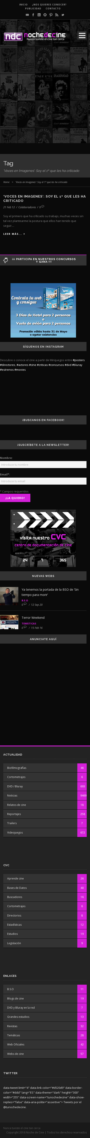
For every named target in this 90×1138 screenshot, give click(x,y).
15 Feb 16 (37, 628)
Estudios (12, 934)
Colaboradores (27, 207)
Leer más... (12, 233)
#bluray (77, 365)
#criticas (42, 365)
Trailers (12, 823)
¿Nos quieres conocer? (49, 4)
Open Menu (82, 35)
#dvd (68, 365)
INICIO (23, 4)
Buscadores (14, 897)
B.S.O (25, 600)
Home (6, 182)
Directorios (14, 915)
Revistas (12, 1026)
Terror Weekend (33, 618)
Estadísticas (14, 925)
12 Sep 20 (37, 605)
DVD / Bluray (15, 786)
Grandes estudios (18, 1017)
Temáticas (29, 623)
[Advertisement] (45, 98)
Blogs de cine (15, 998)
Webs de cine (15, 1054)
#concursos (56, 365)
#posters (79, 360)
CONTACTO (53, 8)
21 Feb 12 (9, 207)
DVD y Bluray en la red (21, 1007)
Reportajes (14, 814)
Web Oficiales (15, 1044)
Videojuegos (15, 832)
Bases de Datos (17, 888)
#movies (20, 370)
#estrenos (7, 370)
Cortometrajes (16, 777)
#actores (22, 365)
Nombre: (6, 458)
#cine (32, 365)
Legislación (14, 943)
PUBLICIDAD (33, 8)
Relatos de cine (16, 805)
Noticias (12, 795)
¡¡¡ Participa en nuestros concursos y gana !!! (44, 260)
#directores (7, 365)
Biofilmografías (16, 768)
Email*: (5, 474)
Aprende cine (15, 878)
